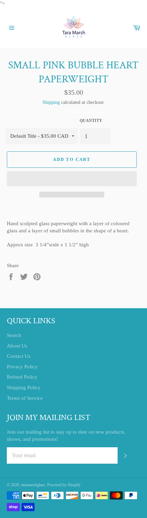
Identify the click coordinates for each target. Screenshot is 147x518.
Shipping (51, 102)
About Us (17, 346)
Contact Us (18, 356)
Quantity (91, 120)
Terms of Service (25, 398)
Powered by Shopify (64, 484)
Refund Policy (22, 377)
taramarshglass (33, 484)
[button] (72, 178)
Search (14, 335)
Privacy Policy (22, 366)
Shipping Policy (24, 387)
